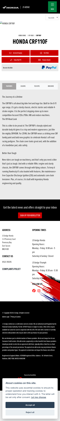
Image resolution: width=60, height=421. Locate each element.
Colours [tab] (23, 86)
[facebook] (34, 290)
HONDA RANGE (22, 35)
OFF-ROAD (31, 35)
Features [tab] (9, 86)
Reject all (30, 412)
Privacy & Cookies (16, 316)
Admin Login (5, 316)
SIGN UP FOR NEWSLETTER (30, 215)
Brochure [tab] (51, 86)
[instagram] (39, 290)
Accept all (30, 405)
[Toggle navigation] (52, 4)
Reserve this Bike (8, 67)
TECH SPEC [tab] (37, 86)
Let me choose (38, 397)
